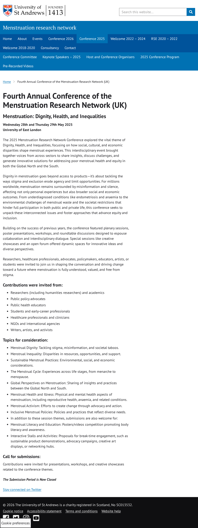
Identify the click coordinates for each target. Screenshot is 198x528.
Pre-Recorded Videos (18, 66)
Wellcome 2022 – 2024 (128, 38)
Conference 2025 (92, 38)
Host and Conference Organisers (110, 57)
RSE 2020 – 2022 (164, 38)
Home (7, 38)
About (22, 38)
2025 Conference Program (159, 57)
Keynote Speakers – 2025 (62, 57)
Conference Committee (20, 57)
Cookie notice (13, 511)
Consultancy (50, 48)
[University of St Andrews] (34, 10)
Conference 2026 (61, 38)
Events (37, 38)
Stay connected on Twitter (22, 489)
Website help (111, 511)
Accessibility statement (44, 511)
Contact (70, 48)
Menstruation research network (39, 27)
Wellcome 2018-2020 (19, 48)
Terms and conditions (81, 511)
